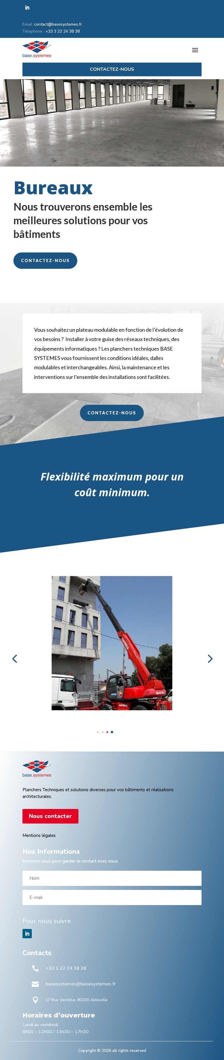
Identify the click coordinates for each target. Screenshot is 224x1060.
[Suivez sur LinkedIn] (27, 7)
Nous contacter (50, 816)
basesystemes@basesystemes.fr (81, 984)
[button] (98, 732)
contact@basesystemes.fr (58, 24)
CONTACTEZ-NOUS (45, 260)
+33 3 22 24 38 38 (63, 31)
